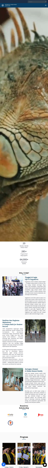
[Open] (4, 464)
